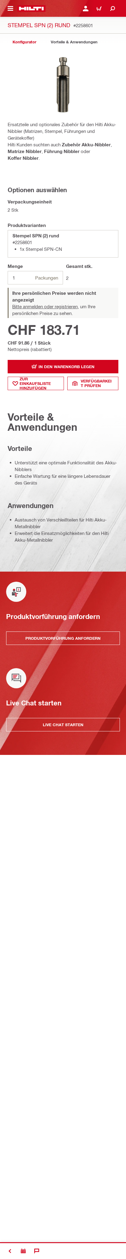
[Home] (31, 8)
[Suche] (112, 8)
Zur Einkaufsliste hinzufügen (35, 383)
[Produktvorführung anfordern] (23, 1251)
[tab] (24, 42)
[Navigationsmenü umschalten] (10, 8)
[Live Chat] (36, 1251)
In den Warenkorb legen (66, 366)
